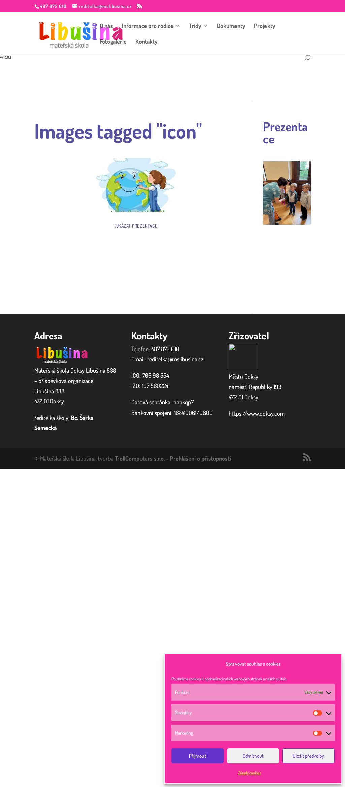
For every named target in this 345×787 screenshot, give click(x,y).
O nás (106, 26)
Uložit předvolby (308, 756)
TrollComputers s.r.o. (140, 458)
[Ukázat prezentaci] (136, 226)
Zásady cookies (249, 772)
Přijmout (197, 756)
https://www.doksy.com (257, 413)
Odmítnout (253, 756)
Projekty (264, 26)
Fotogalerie (113, 42)
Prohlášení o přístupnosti (200, 458)
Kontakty (146, 42)
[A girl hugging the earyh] (136, 185)
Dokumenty (231, 26)
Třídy (195, 26)
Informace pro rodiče (148, 26)
